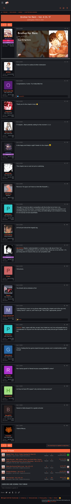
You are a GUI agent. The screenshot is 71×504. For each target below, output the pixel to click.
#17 (67, 365)
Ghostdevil (8, 355)
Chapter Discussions (24, 455)
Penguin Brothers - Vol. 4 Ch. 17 (15, 471)
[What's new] (67, 8)
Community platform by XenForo (56, 500)
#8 (67, 183)
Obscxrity (8, 173)
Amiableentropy (62, 455)
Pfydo (8, 276)
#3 (67, 80)
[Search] (4, 8)
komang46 (63, 460)
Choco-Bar (8, 132)
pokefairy (8, 214)
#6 (67, 142)
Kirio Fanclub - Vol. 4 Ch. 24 (14, 478)
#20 (67, 425)
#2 (67, 61)
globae (8, 72)
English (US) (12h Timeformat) (10, 498)
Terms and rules (33, 498)
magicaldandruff (8, 316)
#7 (67, 163)
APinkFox (8, 194)
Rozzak (8, 376)
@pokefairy (19, 248)
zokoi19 (64, 479)
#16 (67, 345)
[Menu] (2, 3)
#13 (67, 285)
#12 (67, 266)
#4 (67, 101)
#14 (67, 305)
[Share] (65, 29)
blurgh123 (8, 415)
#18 (67, 386)
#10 (67, 224)
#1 (67, 28)
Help (50, 498)
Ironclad (8, 436)
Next (9, 24)
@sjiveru (18, 327)
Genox (8, 295)
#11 (67, 245)
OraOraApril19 (8, 91)
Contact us (23, 498)
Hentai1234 (8, 396)
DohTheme (53, 501)
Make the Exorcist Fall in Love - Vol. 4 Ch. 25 (19, 466)
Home (55, 498)
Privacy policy (43, 498)
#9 (67, 204)
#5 (67, 121)
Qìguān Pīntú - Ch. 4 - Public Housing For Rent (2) (21, 454)
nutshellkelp (8, 235)
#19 (67, 405)
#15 (67, 324)
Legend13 (8, 111)
